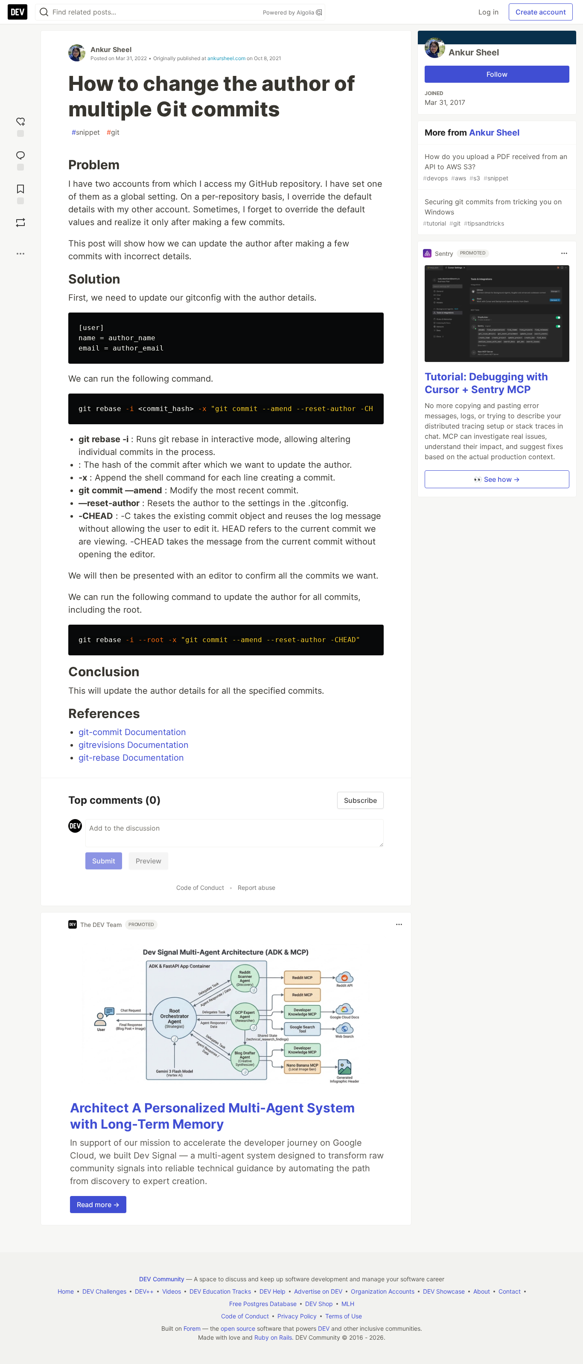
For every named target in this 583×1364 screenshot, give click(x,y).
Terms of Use (343, 1316)
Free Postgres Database (263, 1303)
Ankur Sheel (110, 49)
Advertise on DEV (318, 1291)
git (113, 132)
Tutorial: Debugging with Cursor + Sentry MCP (486, 383)
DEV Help (272, 1291)
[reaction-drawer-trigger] (20, 126)
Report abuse (256, 887)
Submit (103, 861)
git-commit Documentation (132, 732)
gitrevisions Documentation (134, 745)
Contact (509, 1291)
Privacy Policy (297, 1316)
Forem (192, 1328)
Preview (148, 861)
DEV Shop (319, 1303)
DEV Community (161, 1279)
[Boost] (20, 223)
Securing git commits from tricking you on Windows (492, 212)
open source (238, 1328)
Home (66, 1291)
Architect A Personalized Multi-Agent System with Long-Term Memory (212, 1116)
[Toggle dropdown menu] (399, 924)
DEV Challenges (104, 1291)
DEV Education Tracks (220, 1291)
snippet (86, 132)
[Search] (43, 12)
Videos (171, 1291)
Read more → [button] (98, 1204)
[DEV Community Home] (17, 11)
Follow (497, 74)
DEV (323, 1328)
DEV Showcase (444, 1291)
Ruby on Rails (273, 1337)
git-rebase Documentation (131, 758)
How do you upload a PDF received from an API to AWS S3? (495, 167)
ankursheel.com (226, 58)
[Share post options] (20, 253)
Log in (488, 12)
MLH (347, 1303)
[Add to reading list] (20, 193)
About (481, 1291)
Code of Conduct (200, 887)
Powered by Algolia (289, 12)
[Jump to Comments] (20, 159)
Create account (541, 12)
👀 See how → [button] (497, 479)
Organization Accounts (382, 1291)
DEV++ (144, 1291)
